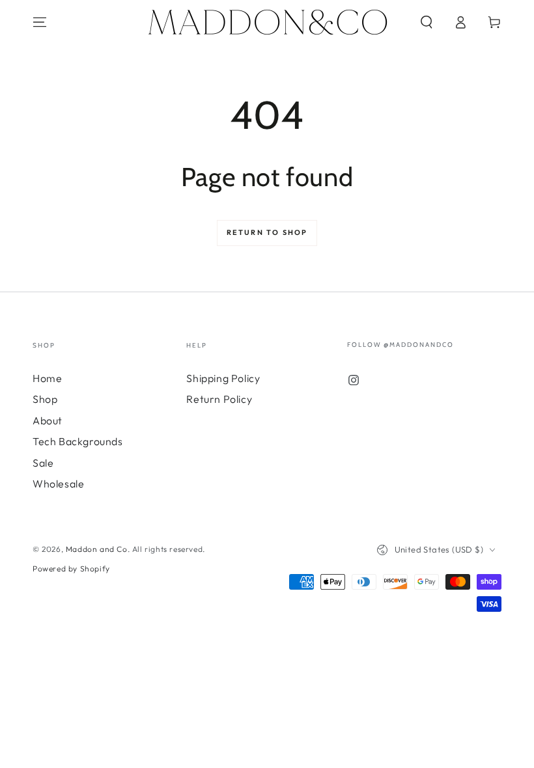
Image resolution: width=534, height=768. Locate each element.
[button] (426, 22)
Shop (45, 398)
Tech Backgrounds (78, 441)
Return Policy (219, 398)
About (48, 420)
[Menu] (40, 22)
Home (47, 378)
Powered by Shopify (71, 568)
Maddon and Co (97, 549)
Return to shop (267, 232)
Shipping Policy (223, 378)
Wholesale (58, 483)
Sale (43, 462)
